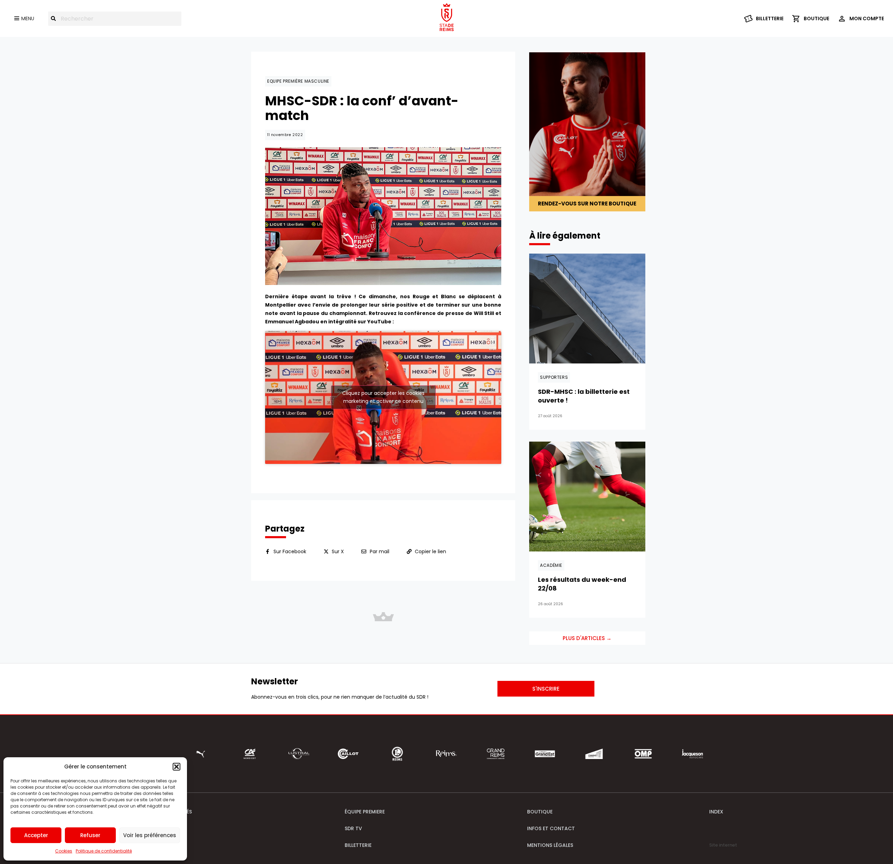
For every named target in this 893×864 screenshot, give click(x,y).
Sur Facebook (289, 551)
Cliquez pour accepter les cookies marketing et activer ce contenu (383, 397)
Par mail (379, 551)
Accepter (36, 835)
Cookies (63, 851)
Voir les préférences (149, 835)
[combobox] (114, 19)
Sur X (338, 551)
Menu (27, 18)
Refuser (90, 835)
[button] (176, 766)
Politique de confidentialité (104, 851)
